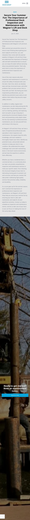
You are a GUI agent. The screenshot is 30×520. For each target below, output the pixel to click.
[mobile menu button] (27, 3)
